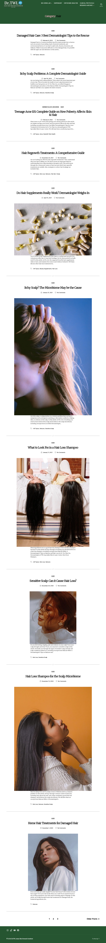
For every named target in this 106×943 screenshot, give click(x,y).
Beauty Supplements (46, 268)
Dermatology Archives (50, 107)
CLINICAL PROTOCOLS (87, 3)
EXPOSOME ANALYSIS (71, 3)
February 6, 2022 (48, 120)
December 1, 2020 (47, 828)
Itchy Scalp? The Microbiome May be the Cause (52, 287)
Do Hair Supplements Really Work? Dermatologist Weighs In (53, 193)
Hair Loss (42, 174)
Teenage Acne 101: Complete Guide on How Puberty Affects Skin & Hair (53, 113)
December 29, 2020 (48, 586)
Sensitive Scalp (49, 93)
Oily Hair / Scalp (55, 174)
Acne (41, 134)
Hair (52, 30)
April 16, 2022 (48, 78)
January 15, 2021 (48, 292)
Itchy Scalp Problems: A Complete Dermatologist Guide (53, 73)
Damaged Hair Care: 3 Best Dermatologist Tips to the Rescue (53, 35)
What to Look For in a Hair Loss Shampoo (53, 447)
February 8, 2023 (48, 40)
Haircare (42, 54)
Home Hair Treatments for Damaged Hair (53, 823)
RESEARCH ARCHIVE (86, 5)
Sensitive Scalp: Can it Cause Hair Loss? (53, 581)
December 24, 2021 (47, 158)
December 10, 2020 (47, 681)
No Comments (61, 40)
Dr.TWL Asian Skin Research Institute (22, 938)
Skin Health (52, 134)
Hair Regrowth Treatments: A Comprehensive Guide (53, 153)
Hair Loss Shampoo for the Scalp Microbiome (53, 676)
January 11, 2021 (48, 452)
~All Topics (36, 54)
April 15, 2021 (48, 198)
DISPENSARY (58, 3)
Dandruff (45, 134)
